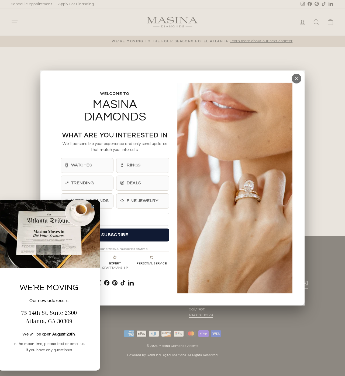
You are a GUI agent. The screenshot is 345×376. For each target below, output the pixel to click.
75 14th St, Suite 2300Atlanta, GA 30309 (49, 317)
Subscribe (115, 234)
